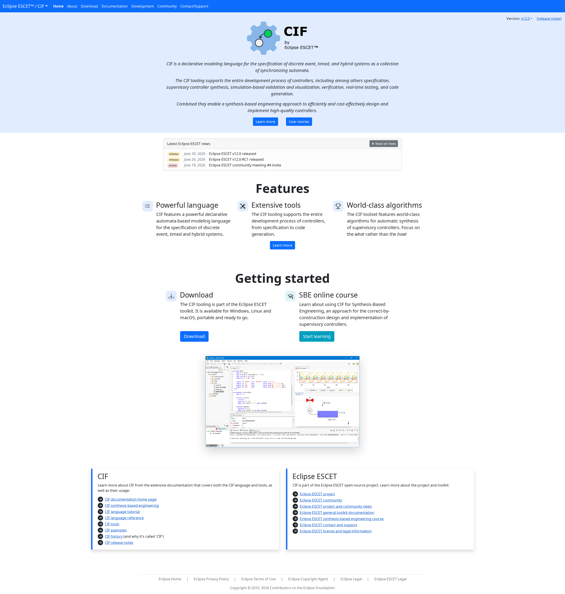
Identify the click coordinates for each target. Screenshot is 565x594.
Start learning (317, 336)
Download (89, 6)
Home (58, 6)
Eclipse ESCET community (321, 500)
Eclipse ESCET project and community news (336, 506)
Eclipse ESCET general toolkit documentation (337, 512)
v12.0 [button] (525, 18)
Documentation (115, 6)
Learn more (265, 121)
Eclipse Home (170, 579)
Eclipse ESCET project (317, 494)
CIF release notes (119, 542)
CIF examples (116, 530)
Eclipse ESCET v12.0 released (232, 153)
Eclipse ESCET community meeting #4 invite (245, 165)
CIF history (113, 536)
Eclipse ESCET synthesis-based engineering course (342, 518)
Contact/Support (194, 6)
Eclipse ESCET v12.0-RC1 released (236, 159)
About (72, 6)
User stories (299, 121)
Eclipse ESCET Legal (390, 579)
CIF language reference (124, 517)
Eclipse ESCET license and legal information (336, 531)
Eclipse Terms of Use (258, 579)
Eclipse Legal (351, 579)
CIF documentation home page (130, 499)
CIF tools (112, 524)
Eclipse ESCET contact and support (328, 524)
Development (142, 6)
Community (167, 6)
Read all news (385, 143)
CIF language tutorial (122, 511)
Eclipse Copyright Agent (308, 579)
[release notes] (549, 18)
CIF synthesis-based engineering (132, 505)
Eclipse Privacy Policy (211, 579)
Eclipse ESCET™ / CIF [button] (23, 6)
